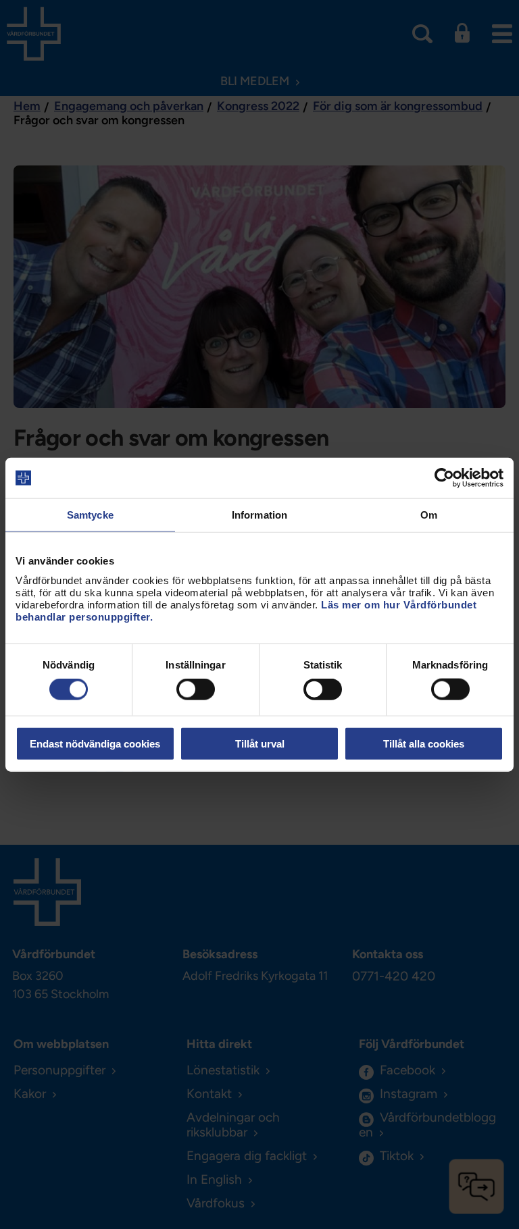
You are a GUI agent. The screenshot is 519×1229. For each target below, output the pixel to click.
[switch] (195, 689)
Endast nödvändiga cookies (95, 743)
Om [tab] (428, 515)
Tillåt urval (260, 743)
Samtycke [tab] (90, 515)
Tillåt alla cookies (423, 743)
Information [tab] (259, 515)
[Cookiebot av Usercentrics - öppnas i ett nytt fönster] (444, 478)
